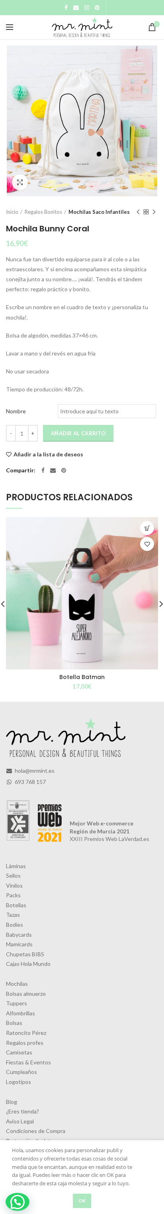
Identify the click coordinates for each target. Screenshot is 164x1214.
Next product (154, 212)
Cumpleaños (21, 1071)
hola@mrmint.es (34, 770)
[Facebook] (66, 7)
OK (82, 1201)
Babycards (19, 934)
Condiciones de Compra (35, 1130)
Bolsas (14, 1022)
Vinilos (14, 885)
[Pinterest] (97, 7)
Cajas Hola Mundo (28, 963)
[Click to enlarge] (20, 182)
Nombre (16, 411)
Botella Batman (82, 677)
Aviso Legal (20, 1121)
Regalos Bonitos (43, 212)
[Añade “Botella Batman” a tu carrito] (147, 528)
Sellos (13, 875)
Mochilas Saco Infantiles (99, 212)
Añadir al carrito (78, 433)
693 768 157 (30, 781)
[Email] (76, 7)
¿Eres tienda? (22, 1111)
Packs (13, 895)
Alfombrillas (20, 1013)
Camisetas (19, 1052)
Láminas (16, 866)
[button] (17, 1202)
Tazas (13, 914)
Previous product (138, 212)
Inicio (12, 212)
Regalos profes (24, 1042)
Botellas (16, 905)
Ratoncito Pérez (26, 1032)
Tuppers (16, 1003)
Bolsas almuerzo (26, 993)
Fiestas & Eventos (28, 1062)
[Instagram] (87, 7)
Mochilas (17, 983)
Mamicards (19, 944)
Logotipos (18, 1081)
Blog (11, 1101)
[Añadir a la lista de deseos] (147, 544)
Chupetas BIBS (25, 954)
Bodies (14, 924)
